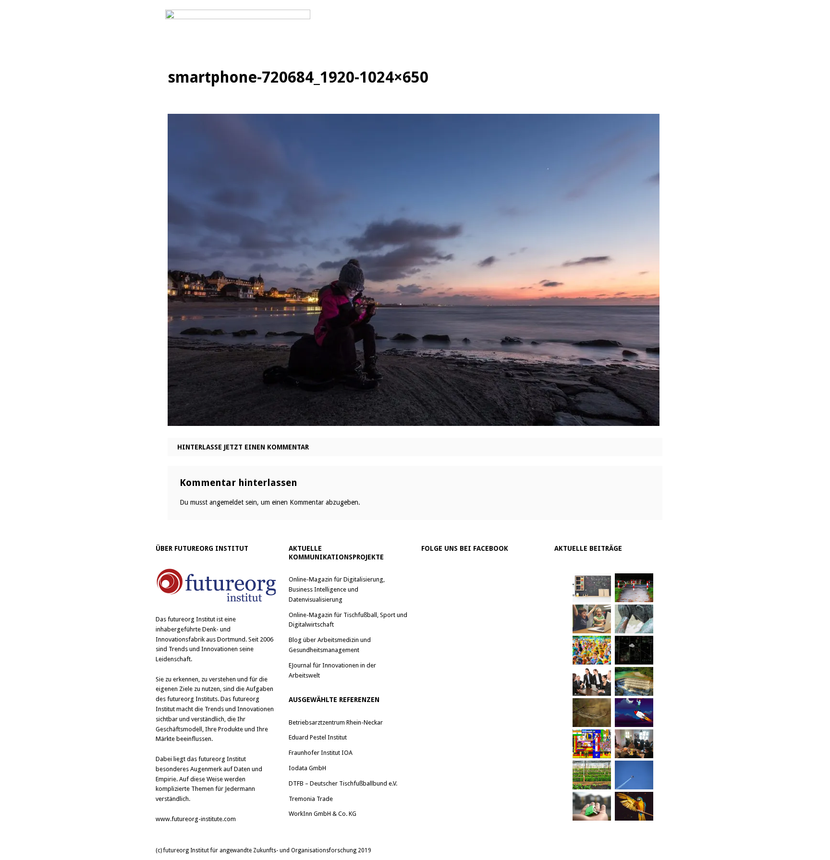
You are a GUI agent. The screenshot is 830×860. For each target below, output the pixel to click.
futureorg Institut (191, 619)
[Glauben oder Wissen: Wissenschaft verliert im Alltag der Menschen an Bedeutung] (634, 619)
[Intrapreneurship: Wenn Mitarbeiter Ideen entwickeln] (634, 712)
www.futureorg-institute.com (196, 819)
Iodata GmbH (307, 768)
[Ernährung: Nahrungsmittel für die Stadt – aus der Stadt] (592, 775)
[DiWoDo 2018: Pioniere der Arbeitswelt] (634, 743)
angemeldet (226, 502)
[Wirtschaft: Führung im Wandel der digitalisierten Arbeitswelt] (634, 775)
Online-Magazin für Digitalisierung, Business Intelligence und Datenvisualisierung (337, 589)
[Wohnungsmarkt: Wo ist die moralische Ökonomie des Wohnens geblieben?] (592, 806)
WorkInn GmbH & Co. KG (322, 813)
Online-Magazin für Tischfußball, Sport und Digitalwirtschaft (348, 620)
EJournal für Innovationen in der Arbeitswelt (332, 670)
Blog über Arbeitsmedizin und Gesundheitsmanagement (330, 645)
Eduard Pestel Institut (318, 737)
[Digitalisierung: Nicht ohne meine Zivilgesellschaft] (592, 650)
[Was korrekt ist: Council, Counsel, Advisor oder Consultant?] (592, 681)
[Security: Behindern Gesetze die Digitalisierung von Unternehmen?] (634, 587)
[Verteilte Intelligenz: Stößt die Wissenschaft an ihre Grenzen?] (634, 650)
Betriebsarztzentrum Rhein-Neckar (336, 722)
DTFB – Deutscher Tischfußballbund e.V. (343, 783)
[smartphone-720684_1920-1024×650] (413, 418)
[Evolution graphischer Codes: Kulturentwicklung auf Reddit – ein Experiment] (592, 743)
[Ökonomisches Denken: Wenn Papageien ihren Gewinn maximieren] (634, 806)
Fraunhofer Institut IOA (321, 752)
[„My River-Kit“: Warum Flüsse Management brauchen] (634, 681)
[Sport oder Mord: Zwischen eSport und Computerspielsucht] (592, 619)
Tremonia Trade (311, 798)
